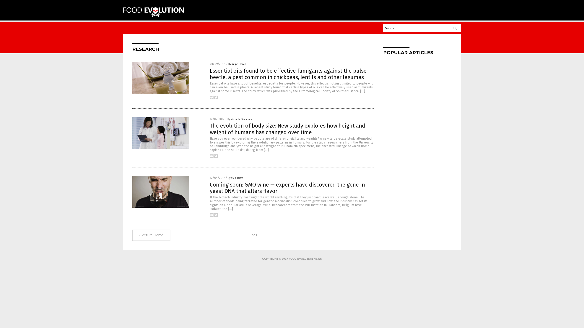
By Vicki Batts (235, 178)
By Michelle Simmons (239, 119)
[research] (153, 16)
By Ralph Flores (237, 64)
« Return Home (151, 235)
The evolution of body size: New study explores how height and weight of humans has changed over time (287, 129)
